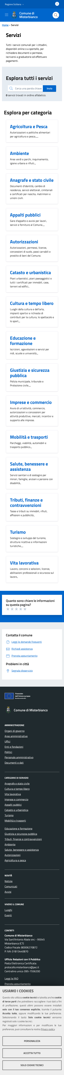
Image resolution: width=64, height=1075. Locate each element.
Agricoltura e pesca (15, 860)
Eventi (8, 915)
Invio (49, 88)
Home (5, 25)
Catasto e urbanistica (16, 810)
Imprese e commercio (16, 799)
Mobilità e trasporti (15, 821)
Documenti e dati (14, 763)
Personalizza (32, 1041)
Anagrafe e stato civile (17, 783)
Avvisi (8, 892)
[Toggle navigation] (7, 15)
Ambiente (10, 844)
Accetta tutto (32, 1053)
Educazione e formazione (18, 829)
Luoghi (8, 910)
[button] (15, 4)
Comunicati (11, 886)
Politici (8, 752)
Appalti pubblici (13, 805)
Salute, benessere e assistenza (22, 850)
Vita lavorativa (13, 794)
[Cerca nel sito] (56, 15)
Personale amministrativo (19, 757)
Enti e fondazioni (14, 747)
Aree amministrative (16, 736)
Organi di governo (14, 731)
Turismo (9, 815)
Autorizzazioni (13, 855)
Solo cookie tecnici (32, 1065)
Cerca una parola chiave (28, 88)
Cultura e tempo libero (17, 789)
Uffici (7, 741)
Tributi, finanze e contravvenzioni (23, 839)
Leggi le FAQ (11, 978)
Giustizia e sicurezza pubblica (21, 834)
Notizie (8, 881)
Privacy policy (48, 1029)
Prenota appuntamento (18, 984)
